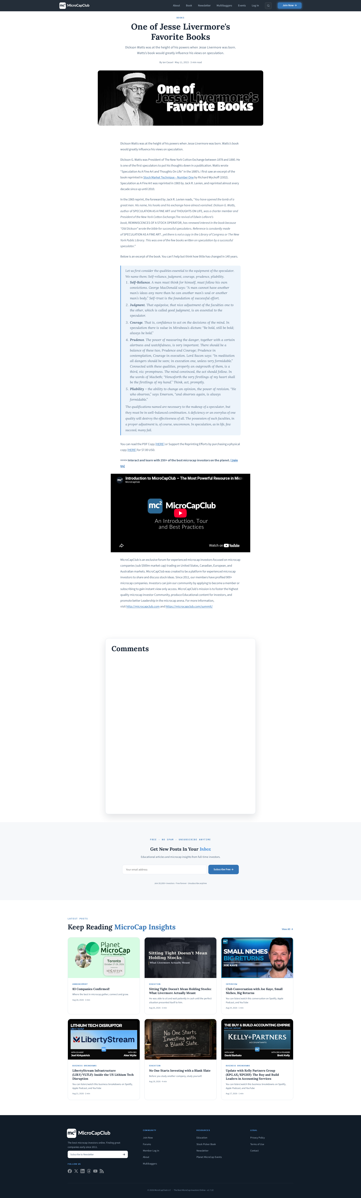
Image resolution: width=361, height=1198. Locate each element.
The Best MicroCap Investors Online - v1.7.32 (194, 1190)
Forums (147, 1144)
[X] (76, 1172)
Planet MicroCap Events (209, 1157)
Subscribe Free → (224, 869)
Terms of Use (257, 1144)
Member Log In (151, 1150)
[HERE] (160, 444)
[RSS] (102, 1172)
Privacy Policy (257, 1137)
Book (189, 6)
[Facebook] (70, 1172)
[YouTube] (95, 1172)
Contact (254, 1150)
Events (242, 6)
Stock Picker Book (206, 1144)
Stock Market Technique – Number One (168, 177)
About (176, 6)
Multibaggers (224, 6)
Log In (255, 6)
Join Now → (290, 5)
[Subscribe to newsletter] (124, 1154)
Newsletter (204, 6)
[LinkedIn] (82, 1172)
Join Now (148, 1137)
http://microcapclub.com (143, 606)
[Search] (268, 5)
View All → (287, 929)
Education (201, 1137)
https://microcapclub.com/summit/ (189, 606)
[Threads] (89, 1172)
